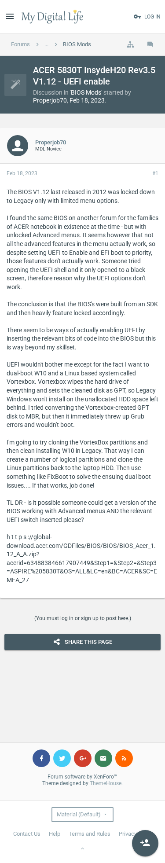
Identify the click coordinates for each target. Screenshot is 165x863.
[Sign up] (145, 843)
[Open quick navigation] (130, 44)
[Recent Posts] (150, 44)
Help (54, 833)
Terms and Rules (89, 833)
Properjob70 (50, 100)
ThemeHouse (105, 783)
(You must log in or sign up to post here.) (82, 618)
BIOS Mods (86, 92)
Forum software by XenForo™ (82, 777)
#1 (155, 173)
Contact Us (26, 833)
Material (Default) (79, 814)
